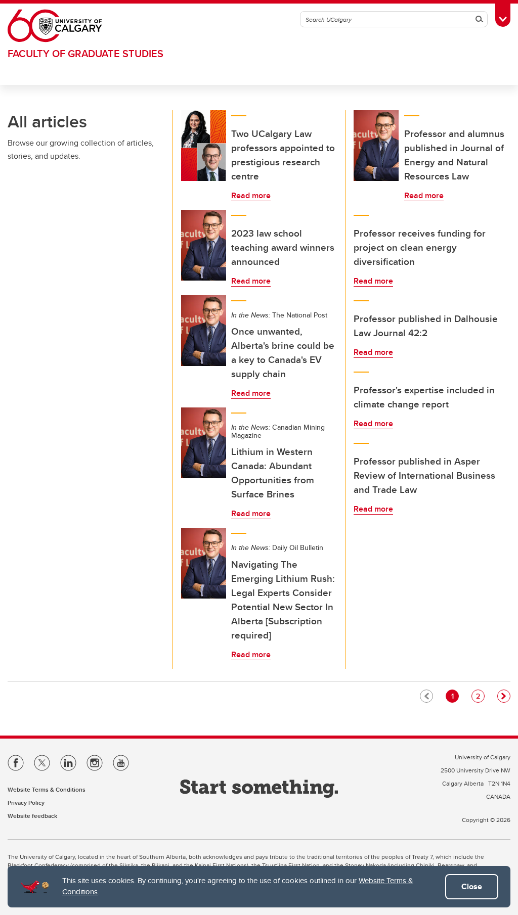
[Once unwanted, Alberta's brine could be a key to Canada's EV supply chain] (204, 330)
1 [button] (455, 696)
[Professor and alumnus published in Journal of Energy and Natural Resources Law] (376, 145)
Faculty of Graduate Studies (85, 53)
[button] (503, 696)
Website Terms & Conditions (46, 789)
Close (471, 886)
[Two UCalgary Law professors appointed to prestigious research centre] (204, 145)
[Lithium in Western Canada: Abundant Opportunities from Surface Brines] (204, 442)
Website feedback (32, 815)
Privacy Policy (26, 802)
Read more (251, 195)
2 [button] (480, 696)
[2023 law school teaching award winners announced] (204, 245)
